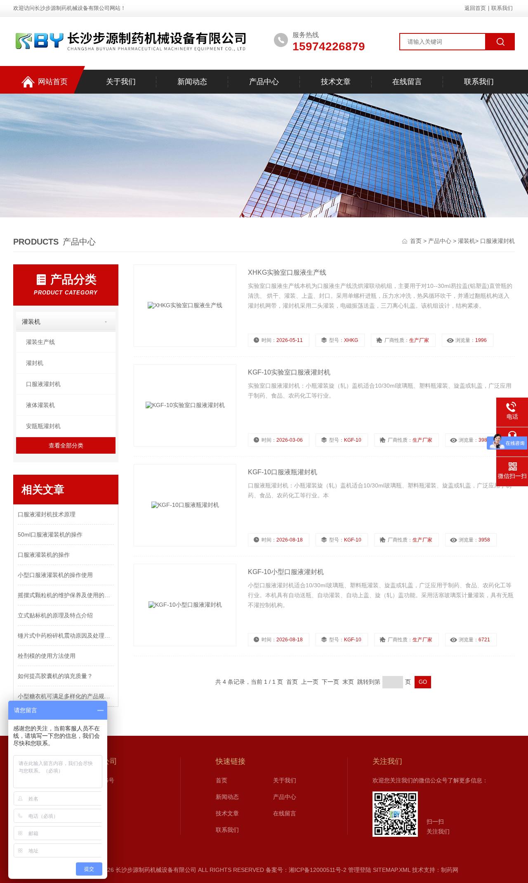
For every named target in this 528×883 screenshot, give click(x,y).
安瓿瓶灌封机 (43, 426)
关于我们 (121, 82)
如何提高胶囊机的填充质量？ (55, 676)
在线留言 (407, 82)
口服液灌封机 (497, 241)
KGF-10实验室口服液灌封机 (289, 372)
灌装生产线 (40, 342)
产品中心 (264, 82)
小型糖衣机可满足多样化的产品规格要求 (66, 696)
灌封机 (34, 363)
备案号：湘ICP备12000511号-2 (306, 870)
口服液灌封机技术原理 (46, 514)
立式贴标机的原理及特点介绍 (55, 615)
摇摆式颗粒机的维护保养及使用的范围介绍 (66, 595)
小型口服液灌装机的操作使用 (55, 575)
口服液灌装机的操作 (44, 554)
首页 (416, 241)
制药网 (449, 870)
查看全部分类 (66, 445)
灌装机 (466, 241)
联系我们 (502, 8)
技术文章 (336, 82)
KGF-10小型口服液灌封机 (286, 571)
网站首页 (53, 82)
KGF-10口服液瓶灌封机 (282, 472)
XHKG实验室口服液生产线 (287, 272)
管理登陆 (359, 870)
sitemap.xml (391, 870)
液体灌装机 (40, 405)
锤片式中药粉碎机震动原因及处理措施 (66, 635)
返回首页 (475, 8)
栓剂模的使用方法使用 (46, 655)
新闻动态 (192, 82)
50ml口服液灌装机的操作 (50, 534)
